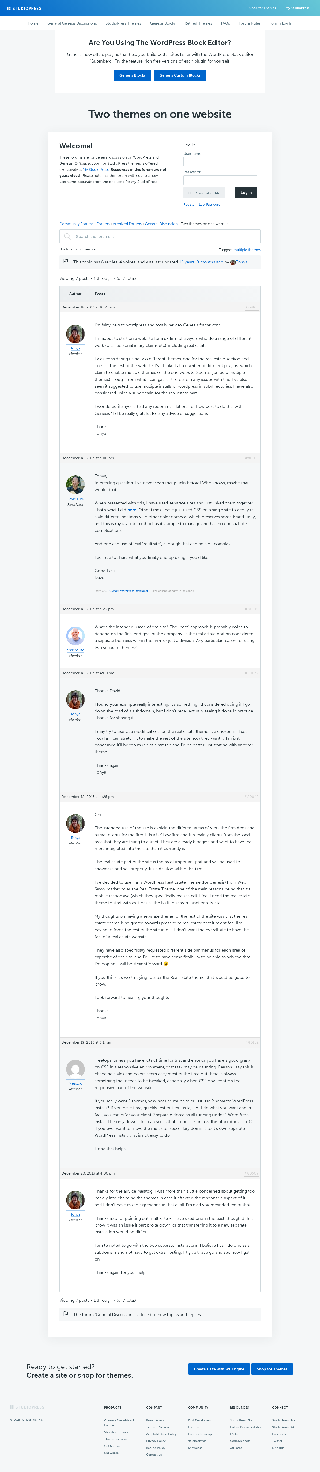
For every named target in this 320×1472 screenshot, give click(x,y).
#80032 (252, 673)
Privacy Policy (156, 1440)
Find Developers (199, 1420)
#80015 (252, 458)
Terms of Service (157, 1427)
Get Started (112, 1446)
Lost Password (209, 204)
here (131, 509)
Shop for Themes (272, 1369)
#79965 (252, 307)
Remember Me (206, 193)
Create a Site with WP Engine (119, 1423)
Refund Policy (155, 1448)
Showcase (111, 1452)
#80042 (251, 796)
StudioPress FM (283, 1427)
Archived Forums (127, 224)
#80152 (252, 1042)
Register (190, 204)
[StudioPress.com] (24, 8)
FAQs (234, 1434)
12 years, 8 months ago (201, 262)
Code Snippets (240, 1440)
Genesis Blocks (132, 75)
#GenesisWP (197, 1440)
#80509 (251, 1173)
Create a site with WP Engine (219, 1369)
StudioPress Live (283, 1420)
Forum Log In (281, 23)
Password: (192, 172)
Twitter (277, 1440)
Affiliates (236, 1448)
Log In (246, 193)
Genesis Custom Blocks (180, 75)
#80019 (252, 609)
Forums (103, 224)
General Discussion (161, 224)
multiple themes (247, 250)
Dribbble (278, 1448)
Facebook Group (200, 1434)
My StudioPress (297, 8)
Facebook (279, 1434)
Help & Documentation (246, 1427)
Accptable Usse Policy (161, 1434)
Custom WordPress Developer (128, 591)
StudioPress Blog (242, 1420)
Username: (193, 153)
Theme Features (115, 1439)
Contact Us (154, 1454)
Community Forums (76, 224)
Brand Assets (155, 1420)
